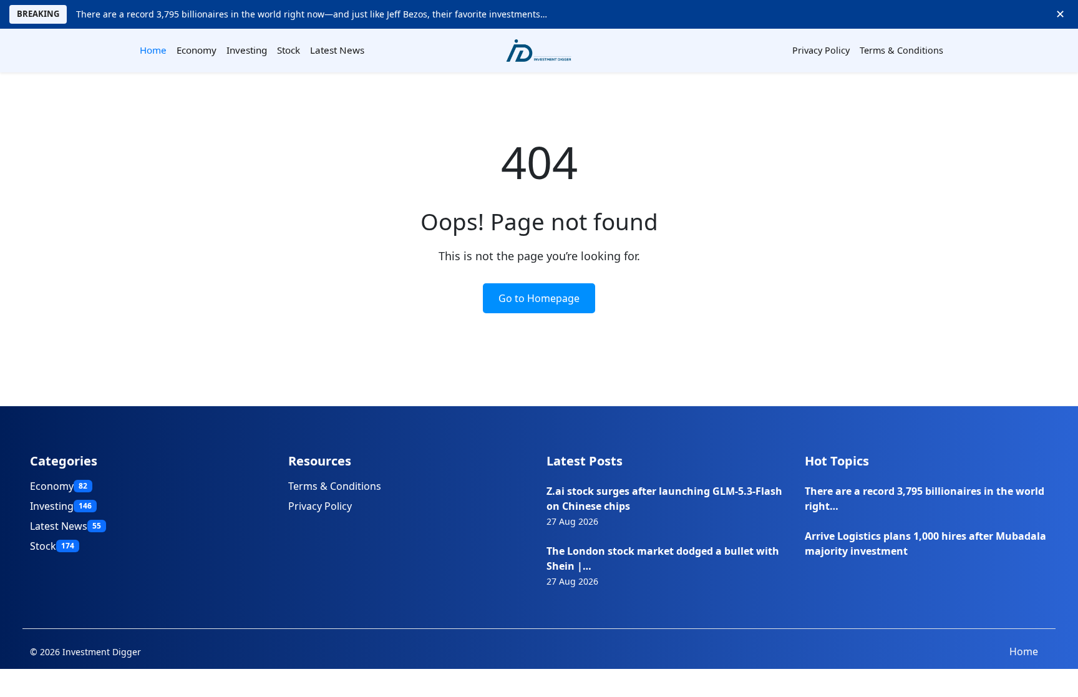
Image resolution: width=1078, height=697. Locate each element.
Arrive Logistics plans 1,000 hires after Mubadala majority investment (925, 543)
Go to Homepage (539, 298)
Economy (196, 50)
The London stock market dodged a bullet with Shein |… (662, 558)
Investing (246, 50)
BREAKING (38, 13)
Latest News (337, 50)
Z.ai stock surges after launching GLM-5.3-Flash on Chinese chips (664, 498)
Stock (288, 50)
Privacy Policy (821, 50)
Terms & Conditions (901, 50)
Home (153, 50)
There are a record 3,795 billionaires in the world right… (924, 498)
